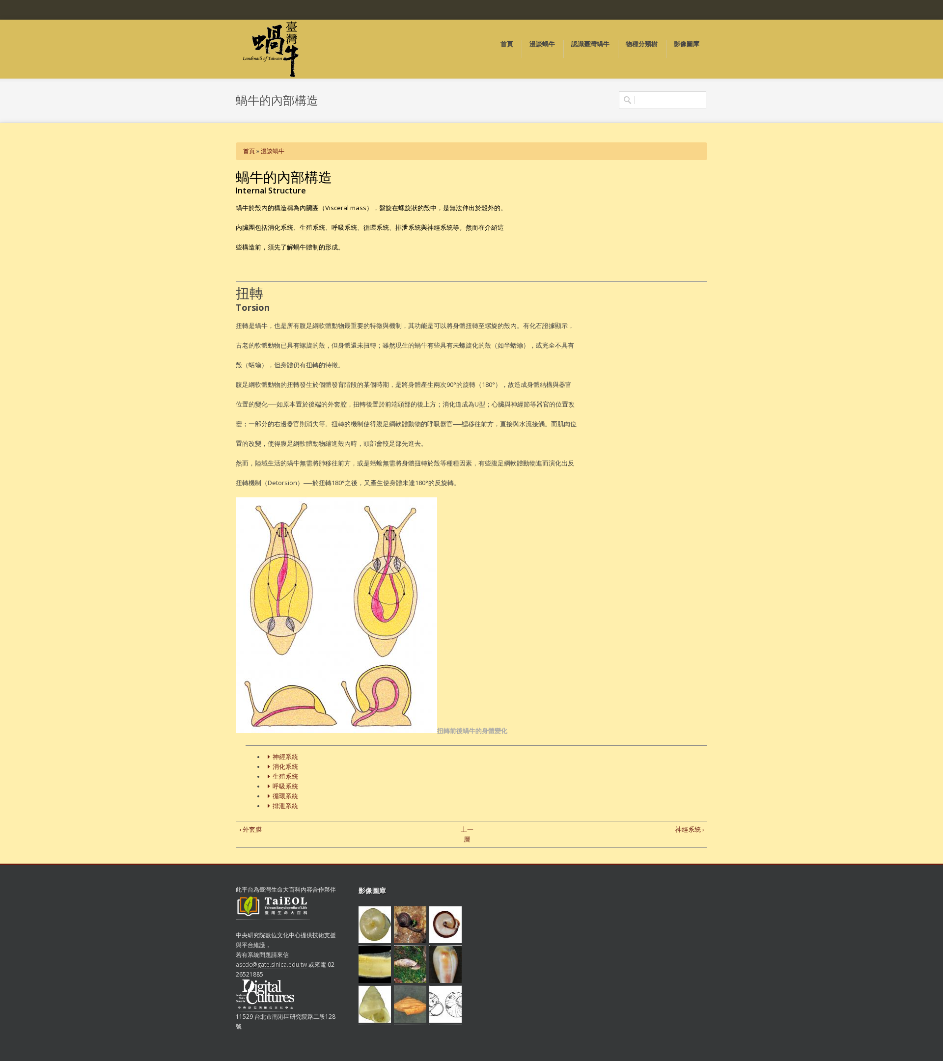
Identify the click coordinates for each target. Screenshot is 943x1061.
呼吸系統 (285, 786)
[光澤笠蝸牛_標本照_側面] (410, 1020)
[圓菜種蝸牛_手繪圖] (445, 1020)
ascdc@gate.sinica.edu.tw (271, 964)
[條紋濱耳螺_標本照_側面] (445, 981)
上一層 (467, 834)
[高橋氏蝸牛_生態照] (410, 941)
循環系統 (285, 796)
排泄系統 (285, 806)
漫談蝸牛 (272, 151)
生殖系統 (285, 776)
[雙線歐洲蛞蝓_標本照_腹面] (375, 981)
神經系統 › (689, 829)
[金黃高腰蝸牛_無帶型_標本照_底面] (375, 941)
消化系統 (285, 766)
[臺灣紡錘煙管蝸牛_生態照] (410, 981)
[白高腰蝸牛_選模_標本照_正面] (375, 1020)
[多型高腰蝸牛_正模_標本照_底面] (445, 941)
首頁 (249, 151)
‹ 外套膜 (250, 829)
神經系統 (285, 757)
